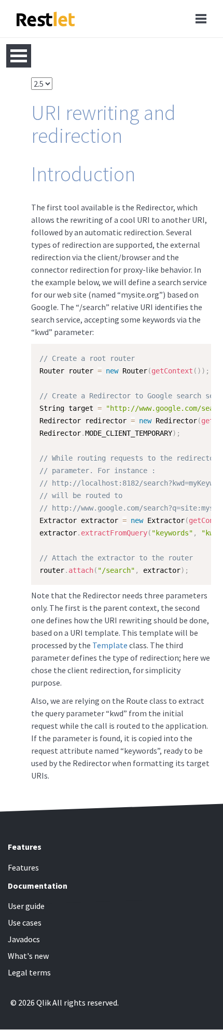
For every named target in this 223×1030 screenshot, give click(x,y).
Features (23, 867)
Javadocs (24, 939)
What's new (28, 956)
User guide (26, 906)
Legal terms (29, 972)
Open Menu (18, 56)
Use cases (24, 922)
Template (110, 645)
